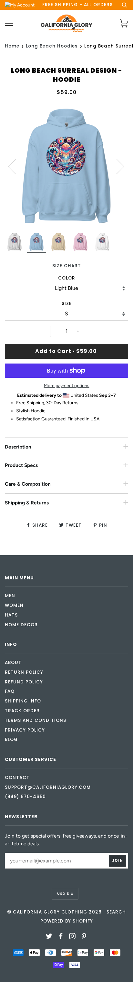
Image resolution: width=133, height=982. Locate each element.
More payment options (66, 385)
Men (10, 596)
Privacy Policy (25, 730)
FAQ (10, 691)
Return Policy (24, 672)
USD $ (63, 893)
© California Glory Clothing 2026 (54, 912)
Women (14, 605)
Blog (11, 739)
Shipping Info (23, 701)
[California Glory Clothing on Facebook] (60, 937)
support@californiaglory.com (48, 787)
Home (12, 46)
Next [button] (116, 166)
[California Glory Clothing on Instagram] (72, 937)
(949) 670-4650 (25, 797)
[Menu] (9, 23)
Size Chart (66, 266)
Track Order (22, 711)
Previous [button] (16, 166)
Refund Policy (24, 682)
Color (66, 278)
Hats (11, 615)
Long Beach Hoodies (52, 46)
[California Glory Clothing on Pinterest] (84, 937)
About (13, 663)
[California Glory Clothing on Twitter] (49, 937)
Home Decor (21, 625)
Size (67, 304)
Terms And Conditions (35, 720)
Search (116, 912)
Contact (17, 778)
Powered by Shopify (66, 921)
